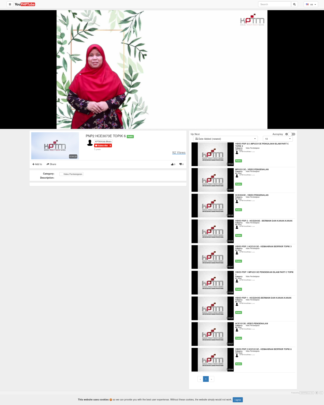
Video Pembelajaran (72, 174)
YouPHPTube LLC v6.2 (306, 393)
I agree (238, 399)
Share (52, 164)
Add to (38, 164)
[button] (101, 145)
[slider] (157, 126)
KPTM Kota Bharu (103, 141)
